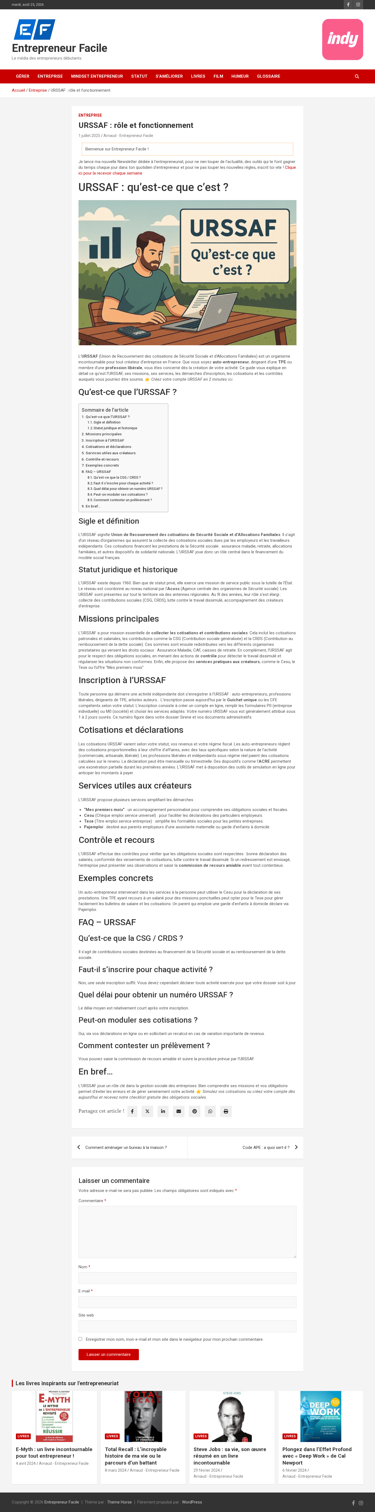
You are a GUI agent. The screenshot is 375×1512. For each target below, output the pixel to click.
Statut (139, 76)
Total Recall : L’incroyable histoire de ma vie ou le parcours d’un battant (136, 1456)
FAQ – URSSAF (98, 471)
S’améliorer (169, 76)
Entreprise (50, 76)
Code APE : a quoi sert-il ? (266, 1147)
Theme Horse (119, 1502)
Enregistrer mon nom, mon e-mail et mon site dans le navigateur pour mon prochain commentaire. (175, 1339)
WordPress (192, 1502)
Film (218, 76)
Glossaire (268, 76)
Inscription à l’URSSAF (105, 440)
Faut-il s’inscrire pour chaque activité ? (123, 483)
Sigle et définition (107, 422)
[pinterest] (194, 1111)
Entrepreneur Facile (59, 48)
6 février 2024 (294, 1470)
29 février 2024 (207, 1470)
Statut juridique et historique (115, 428)
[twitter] (147, 1111)
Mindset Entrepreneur (97, 76)
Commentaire (92, 1200)
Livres (198, 76)
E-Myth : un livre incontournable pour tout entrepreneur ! (54, 1452)
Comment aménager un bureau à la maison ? (126, 1147)
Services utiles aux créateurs (111, 453)
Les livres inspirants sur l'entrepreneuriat (67, 1383)
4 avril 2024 (26, 1463)
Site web (86, 1315)
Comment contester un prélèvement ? (123, 500)
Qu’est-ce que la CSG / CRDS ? (117, 477)
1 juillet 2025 (89, 135)
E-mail (86, 1291)
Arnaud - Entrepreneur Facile (128, 135)
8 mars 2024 (116, 1470)
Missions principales (104, 434)
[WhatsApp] (210, 1111)
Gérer (22, 76)
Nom (84, 1266)
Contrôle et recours (102, 459)
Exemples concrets (102, 465)
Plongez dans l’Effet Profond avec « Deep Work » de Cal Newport (317, 1456)
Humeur (240, 76)
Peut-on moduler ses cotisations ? (121, 494)
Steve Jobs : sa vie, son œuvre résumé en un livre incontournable (230, 1456)
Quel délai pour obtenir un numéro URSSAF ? (128, 489)
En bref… (93, 506)
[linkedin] (163, 1111)
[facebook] (132, 1111)
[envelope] (178, 1111)
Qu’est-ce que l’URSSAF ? (108, 416)
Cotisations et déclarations (108, 446)
